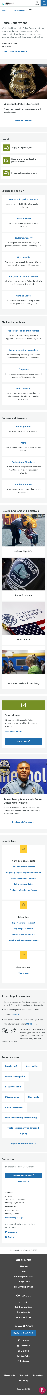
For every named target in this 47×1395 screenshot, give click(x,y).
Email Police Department (22, 1175)
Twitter (11, 1237)
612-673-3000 (31, 1024)
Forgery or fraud (13, 1087)
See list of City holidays (14, 1217)
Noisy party (33, 1097)
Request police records (23, 928)
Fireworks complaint (15, 1076)
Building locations (23, 1307)
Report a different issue (22, 1143)
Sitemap (24, 1266)
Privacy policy (24, 1375)
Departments (19, 10)
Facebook (12, 1232)
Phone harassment (14, 1107)
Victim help (23, 973)
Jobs (23, 1271)
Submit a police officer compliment (23, 940)
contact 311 (16, 1014)
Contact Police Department (14, 51)
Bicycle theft (11, 1066)
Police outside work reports (23, 878)
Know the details (22, 120)
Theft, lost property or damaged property (23, 1130)
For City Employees (23, 1287)
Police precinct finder (23, 884)
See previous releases (13, 731)
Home (4, 10)
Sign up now (22, 741)
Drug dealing (31, 1066)
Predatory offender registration (23, 890)
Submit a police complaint (23, 934)
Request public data (23, 1276)
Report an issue (23, 1317)
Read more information (22, 822)
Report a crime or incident (23, 923)
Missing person (12, 1097)
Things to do (23, 1282)
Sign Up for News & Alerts (23, 1333)
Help (23, 1302)
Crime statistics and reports (23, 866)
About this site (9, 1375)
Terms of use (38, 1375)
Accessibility (23, 1380)
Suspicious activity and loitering (21, 1118)
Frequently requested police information (23, 872)
